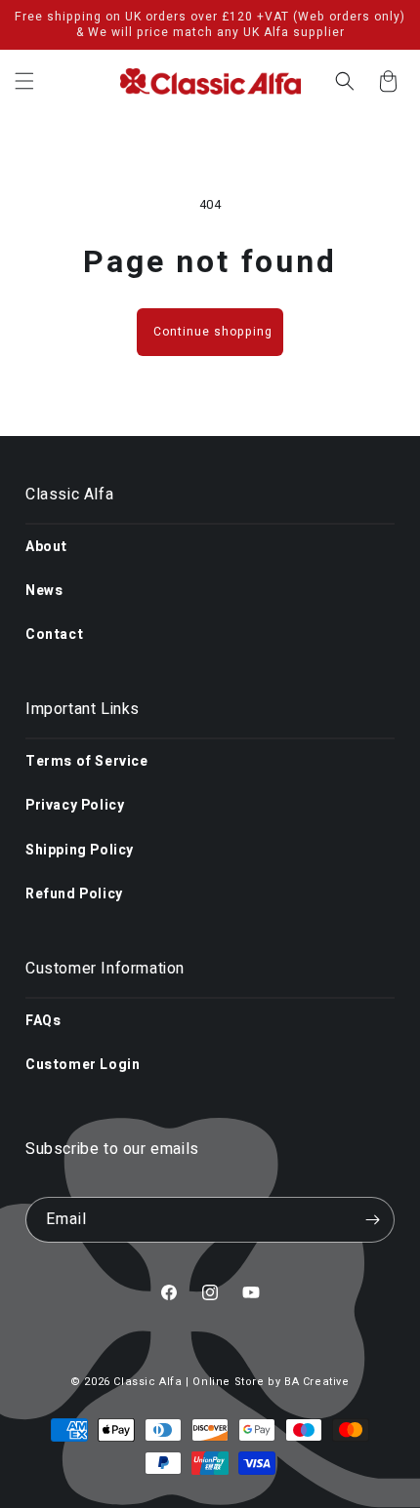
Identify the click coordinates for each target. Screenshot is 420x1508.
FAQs (43, 1021)
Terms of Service (86, 761)
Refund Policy (74, 894)
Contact (54, 634)
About (46, 546)
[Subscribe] (372, 1220)
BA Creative (317, 1381)
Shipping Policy (79, 850)
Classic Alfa (147, 1381)
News (44, 590)
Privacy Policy (74, 805)
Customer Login (82, 1064)
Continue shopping (213, 331)
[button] (24, 81)
